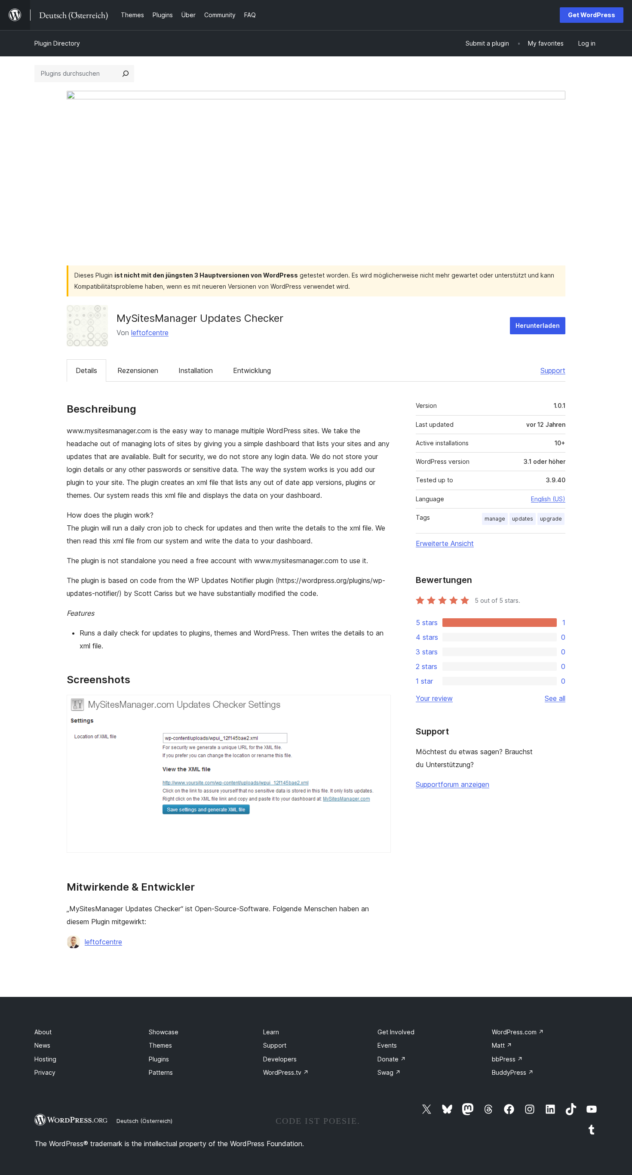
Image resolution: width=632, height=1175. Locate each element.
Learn (271, 1032)
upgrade (551, 518)
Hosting (45, 1059)
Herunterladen (537, 325)
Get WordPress (591, 15)
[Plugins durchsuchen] (125, 73)
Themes (160, 1045)
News (42, 1045)
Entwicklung (252, 370)
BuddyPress (513, 1072)
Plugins (159, 1059)
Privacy (44, 1072)
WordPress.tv (286, 1072)
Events (387, 1045)
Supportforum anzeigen (452, 784)
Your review (434, 698)
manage (495, 518)
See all (555, 698)
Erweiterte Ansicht (445, 543)
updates (522, 518)
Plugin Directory (57, 43)
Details (86, 370)
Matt (502, 1045)
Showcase (163, 1032)
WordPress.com (518, 1032)
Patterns (161, 1072)
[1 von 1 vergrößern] (379, 706)
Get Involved (395, 1032)
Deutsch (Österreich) (144, 1120)
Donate (391, 1059)
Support (552, 370)
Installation (195, 370)
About (43, 1032)
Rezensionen (137, 370)
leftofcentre (150, 332)
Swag (389, 1072)
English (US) (548, 499)
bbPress (507, 1059)
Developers (280, 1059)
